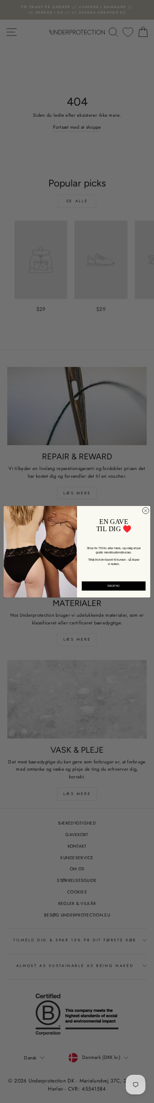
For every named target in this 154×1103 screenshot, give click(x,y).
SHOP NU (113, 585)
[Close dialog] (145, 510)
